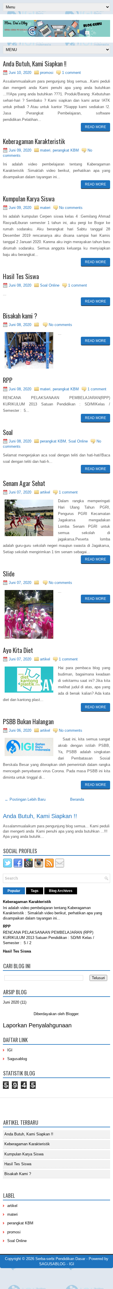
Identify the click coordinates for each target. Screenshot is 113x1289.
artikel (45, 492)
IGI (9, 1050)
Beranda (77, 799)
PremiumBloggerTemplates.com (27, 1276)
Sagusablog (17, 1059)
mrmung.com (47, 1280)
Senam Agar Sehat (24, 483)
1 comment (71, 72)
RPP (7, 380)
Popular (14, 891)
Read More (95, 127)
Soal (8, 432)
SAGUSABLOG (52, 1264)
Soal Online (49, 285)
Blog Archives (60, 891)
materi (45, 150)
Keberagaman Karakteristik (34, 141)
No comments (71, 207)
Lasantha (89, 1271)
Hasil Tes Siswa (21, 276)
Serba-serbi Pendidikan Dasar (60, 1259)
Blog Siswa (67, 1280)
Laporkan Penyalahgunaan (37, 1025)
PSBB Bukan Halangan (28, 721)
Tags (35, 891)
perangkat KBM (66, 150)
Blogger (72, 1014)
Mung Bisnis (97, 1276)
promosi (46, 72)
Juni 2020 (11, 1002)
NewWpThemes (42, 1271)
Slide (8, 573)
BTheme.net (61, 1276)
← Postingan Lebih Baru (25, 799)
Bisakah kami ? (20, 315)
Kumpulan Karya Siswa (28, 198)
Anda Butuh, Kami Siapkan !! (34, 63)
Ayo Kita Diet (18, 650)
